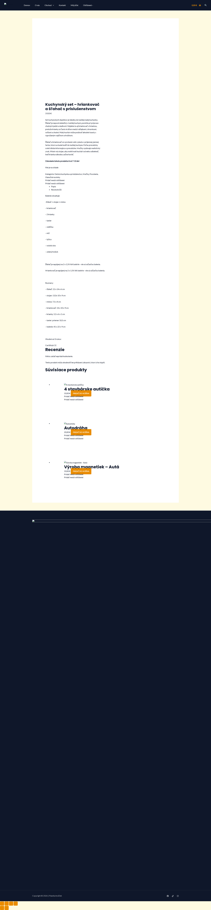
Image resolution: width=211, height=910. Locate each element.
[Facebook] (168, 896)
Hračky (86, 174)
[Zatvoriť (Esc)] (16, 903)
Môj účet (74, 5)
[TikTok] (173, 896)
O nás (37, 5)
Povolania (94, 174)
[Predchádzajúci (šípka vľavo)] (2, 908)
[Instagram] (178, 896)
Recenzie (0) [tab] (56, 189)
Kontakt (62, 5)
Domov (27, 5)
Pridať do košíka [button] (81, 393)
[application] (53, 5)
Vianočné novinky (52, 177)
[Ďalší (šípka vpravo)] (7, 908)
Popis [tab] (53, 186)
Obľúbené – (88, 5)
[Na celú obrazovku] (7, 903)
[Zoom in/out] (2, 903)
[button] (206, 5)
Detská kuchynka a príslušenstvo (68, 174)
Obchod (48, 5)
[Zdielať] (11, 903)
